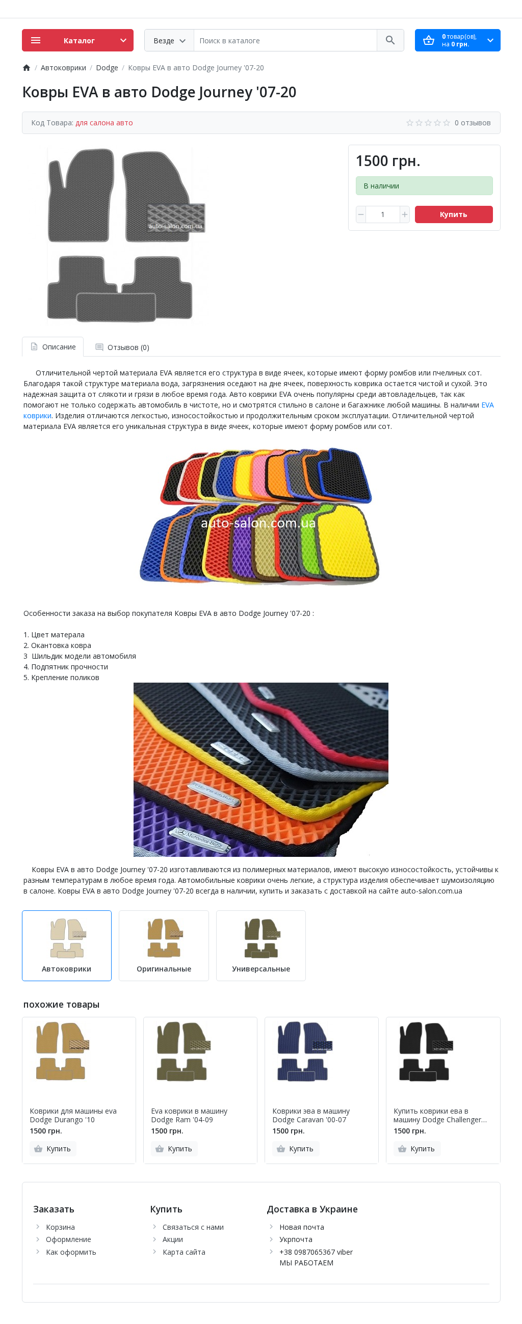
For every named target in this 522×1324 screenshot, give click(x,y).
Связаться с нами (193, 1227)
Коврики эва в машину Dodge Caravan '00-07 (311, 1115)
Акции (173, 1239)
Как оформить (71, 1252)
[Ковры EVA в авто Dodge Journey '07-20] (118, 235)
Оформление (68, 1239)
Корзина (60, 1227)
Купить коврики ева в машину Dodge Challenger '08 (437, 1115)
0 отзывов (473, 122)
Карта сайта (184, 1252)
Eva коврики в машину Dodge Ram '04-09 (189, 1115)
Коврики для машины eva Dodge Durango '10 (73, 1115)
